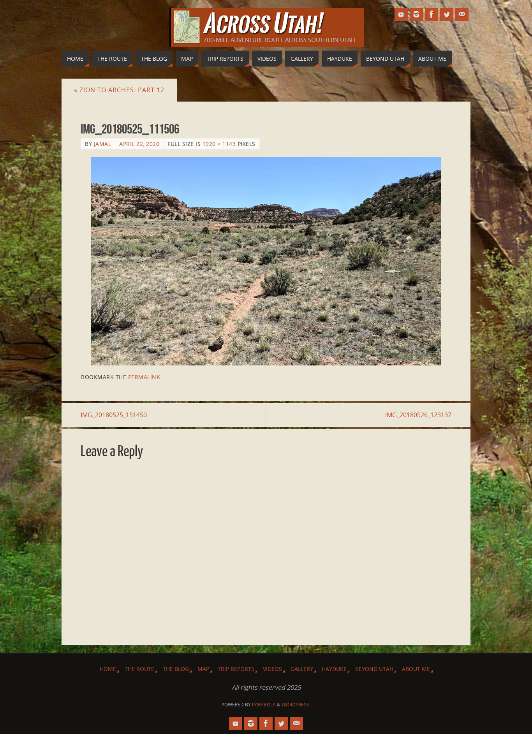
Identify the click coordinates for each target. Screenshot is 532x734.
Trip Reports (236, 669)
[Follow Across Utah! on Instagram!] (416, 14)
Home (108, 669)
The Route (139, 669)
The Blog (176, 669)
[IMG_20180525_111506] (266, 261)
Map (203, 669)
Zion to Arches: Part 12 (119, 90)
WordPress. (296, 704)
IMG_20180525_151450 (114, 415)
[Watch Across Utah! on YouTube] (401, 14)
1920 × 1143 (219, 144)
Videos (272, 669)
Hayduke (334, 669)
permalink (144, 377)
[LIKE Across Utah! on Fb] (431, 14)
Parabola (264, 704)
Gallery (302, 669)
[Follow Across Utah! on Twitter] (446, 14)
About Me (416, 669)
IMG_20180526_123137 (418, 415)
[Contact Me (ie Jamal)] (462, 14)
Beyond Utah (374, 669)
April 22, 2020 (139, 144)
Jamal (102, 144)
